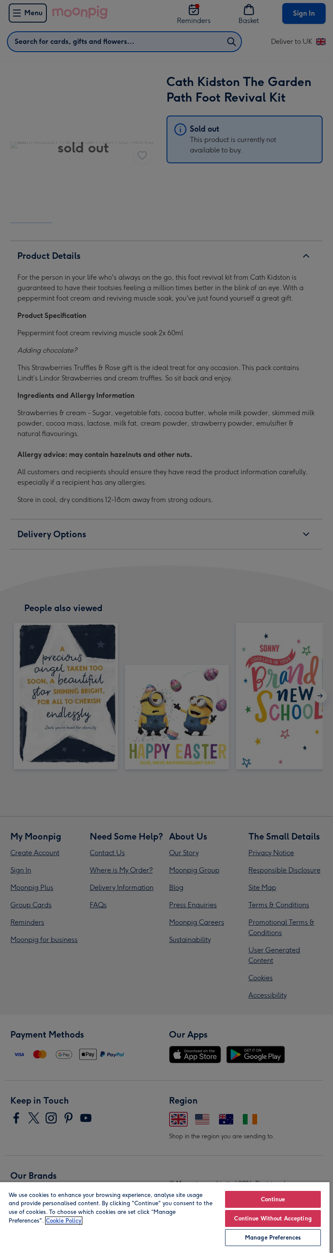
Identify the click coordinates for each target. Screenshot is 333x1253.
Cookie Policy (64, 1220)
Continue (273, 1199)
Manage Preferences (273, 1237)
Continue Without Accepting (272, 1218)
